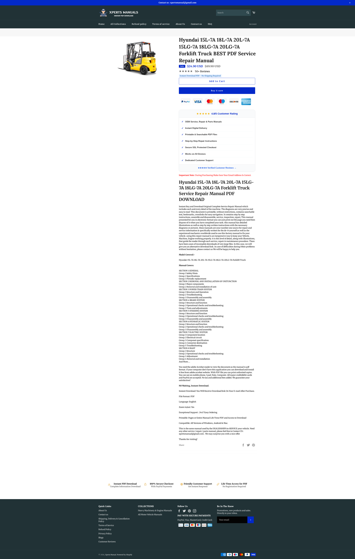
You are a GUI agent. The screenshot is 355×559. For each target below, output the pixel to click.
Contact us (196, 24)
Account (253, 24)
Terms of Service (106, 525)
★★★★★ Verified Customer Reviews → (217, 168)
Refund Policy (104, 529)
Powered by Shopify (124, 555)
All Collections (118, 24)
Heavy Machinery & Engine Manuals (155, 510)
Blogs (100, 537)
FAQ (210, 24)
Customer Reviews (107, 541)
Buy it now (217, 90)
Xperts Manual (110, 555)
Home (101, 24)
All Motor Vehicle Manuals (150, 514)
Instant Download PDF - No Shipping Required (200, 76)
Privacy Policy (105, 533)
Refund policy (139, 24)
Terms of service (161, 24)
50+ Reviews (202, 71)
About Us (180, 24)
